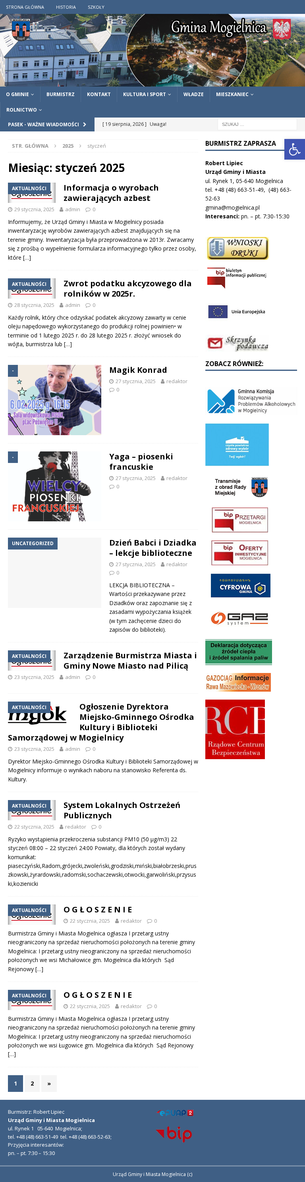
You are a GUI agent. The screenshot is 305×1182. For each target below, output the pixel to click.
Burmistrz (60, 94)
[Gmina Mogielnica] (152, 81)
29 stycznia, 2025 (34, 209)
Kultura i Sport (144, 94)
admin (72, 209)
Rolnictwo (21, 109)
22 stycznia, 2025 (34, 826)
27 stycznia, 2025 (136, 381)
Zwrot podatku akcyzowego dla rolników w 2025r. (128, 288)
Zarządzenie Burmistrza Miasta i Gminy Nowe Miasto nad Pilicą (130, 660)
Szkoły (96, 7)
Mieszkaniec (232, 94)
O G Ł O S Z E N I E (98, 909)
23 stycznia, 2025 (34, 677)
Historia (66, 7)
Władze (193, 94)
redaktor (176, 381)
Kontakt (99, 94)
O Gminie (17, 94)
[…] (27, 257)
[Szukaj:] (257, 123)
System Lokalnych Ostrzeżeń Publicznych (122, 810)
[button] (294, 149)
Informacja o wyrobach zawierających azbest (111, 192)
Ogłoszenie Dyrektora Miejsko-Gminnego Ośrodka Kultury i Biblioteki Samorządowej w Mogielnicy (101, 722)
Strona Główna (25, 7)
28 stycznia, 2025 (34, 305)
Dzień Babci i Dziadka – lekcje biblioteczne (153, 547)
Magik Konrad (138, 369)
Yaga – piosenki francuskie (141, 461)
